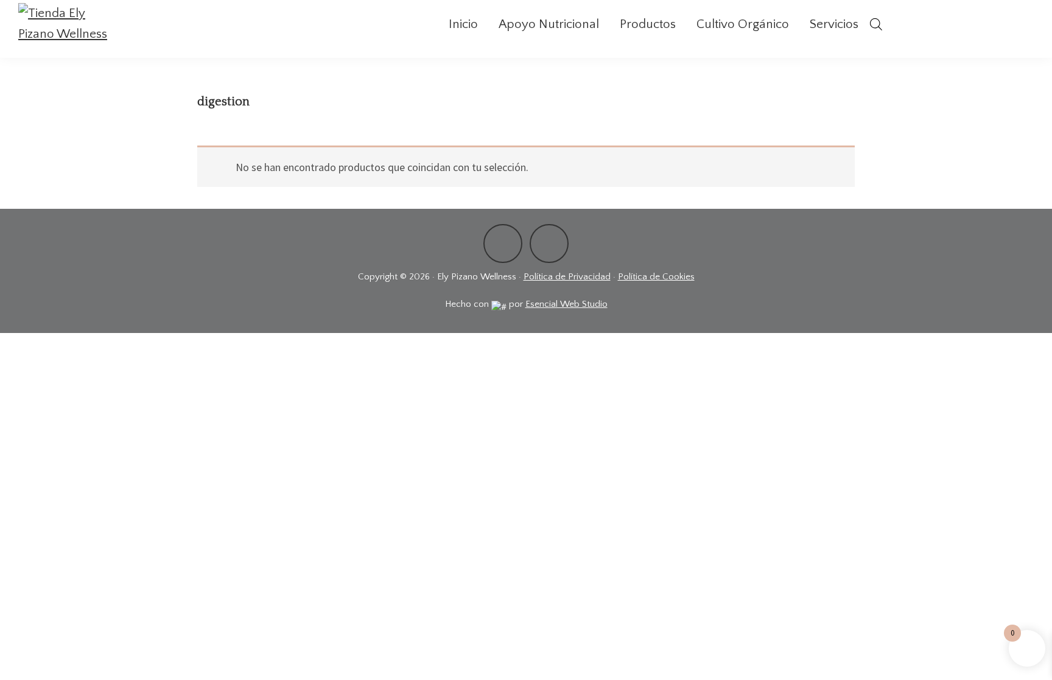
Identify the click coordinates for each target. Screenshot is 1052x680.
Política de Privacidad (567, 277)
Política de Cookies (656, 277)
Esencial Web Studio (566, 304)
